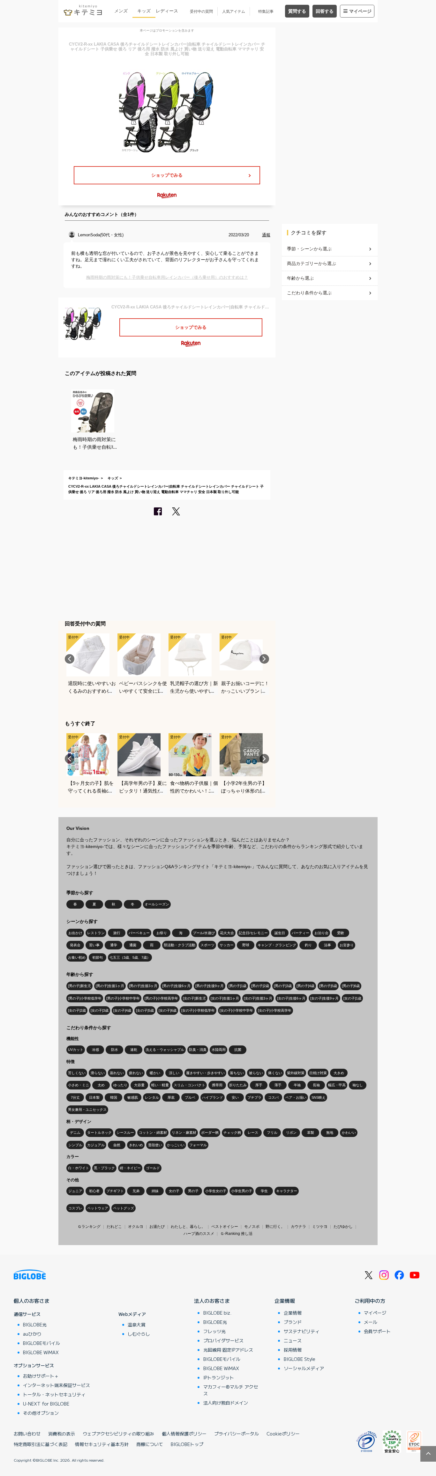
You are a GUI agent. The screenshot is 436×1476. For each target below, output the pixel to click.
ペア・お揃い (295, 1097)
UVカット (75, 1050)
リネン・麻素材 (184, 1132)
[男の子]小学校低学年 (84, 998)
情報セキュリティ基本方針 (102, 1444)
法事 (327, 945)
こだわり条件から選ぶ (309, 292)
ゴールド (153, 1168)
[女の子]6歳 (168, 1010)
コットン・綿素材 (153, 1132)
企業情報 (284, 1300)
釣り (308, 945)
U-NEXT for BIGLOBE (46, 1403)
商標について (149, 1444)
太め (101, 1085)
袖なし (357, 1085)
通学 (113, 945)
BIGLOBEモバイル (41, 1343)
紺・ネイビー (130, 1168)
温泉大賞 (137, 1324)
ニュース (293, 1340)
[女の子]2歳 (77, 1010)
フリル (272, 1132)
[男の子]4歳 (305, 986)
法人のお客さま (212, 1300)
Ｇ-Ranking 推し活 (236, 1233)
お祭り (161, 933)
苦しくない (77, 1073)
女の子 (174, 1191)
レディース (167, 10)
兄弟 (135, 1191)
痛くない (275, 1073)
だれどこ (114, 1226)
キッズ (144, 10)
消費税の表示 (61, 1433)
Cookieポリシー (283, 1433)
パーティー (300, 933)
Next (264, 659)
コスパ (273, 1097)
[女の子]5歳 (145, 1010)
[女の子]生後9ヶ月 (324, 998)
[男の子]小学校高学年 (161, 998)
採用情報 (293, 1350)
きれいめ (136, 1145)
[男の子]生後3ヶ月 (143, 986)
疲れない (136, 1073)
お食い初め (77, 957)
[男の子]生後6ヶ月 (176, 986)
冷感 (95, 1050)
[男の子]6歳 (351, 986)
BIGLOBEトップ (187, 1444)
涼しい (174, 1073)
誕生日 (279, 933)
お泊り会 (321, 933)
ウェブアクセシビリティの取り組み (118, 1433)
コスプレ (75, 1208)
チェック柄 (232, 1132)
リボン (291, 1132)
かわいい (349, 1132)
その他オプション (41, 1413)
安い (235, 1097)
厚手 (258, 1085)
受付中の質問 (201, 11)
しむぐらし (139, 1334)
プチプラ (254, 1097)
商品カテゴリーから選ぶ (311, 263)
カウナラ (298, 1226)
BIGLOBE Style (299, 1359)
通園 (132, 945)
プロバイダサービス (223, 1340)
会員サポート (377, 1331)
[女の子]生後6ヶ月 (291, 998)
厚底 (171, 1097)
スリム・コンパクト (189, 1085)
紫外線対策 (295, 1073)
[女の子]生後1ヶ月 (225, 998)
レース (253, 1132)
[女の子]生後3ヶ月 (258, 998)
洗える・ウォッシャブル (165, 1050)
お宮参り (347, 945)
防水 (114, 1050)
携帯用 (217, 1085)
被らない (256, 1073)
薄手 (278, 1085)
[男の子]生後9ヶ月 (209, 986)
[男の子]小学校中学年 (123, 998)
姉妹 (155, 1191)
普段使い (155, 1145)
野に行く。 (275, 1226)
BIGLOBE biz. (217, 1313)
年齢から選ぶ (300, 278)
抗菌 (237, 1050)
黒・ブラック (104, 1168)
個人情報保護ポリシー (184, 1433)
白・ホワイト (78, 1168)
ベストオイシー (224, 1226)
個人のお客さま (31, 1300)
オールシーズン (157, 904)
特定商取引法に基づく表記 (40, 1444)
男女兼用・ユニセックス (87, 1109)
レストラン (96, 933)
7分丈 (75, 1097)
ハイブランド (212, 1097)
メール (370, 1322)
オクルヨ (135, 1226)
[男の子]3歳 (283, 986)
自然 (116, 1145)
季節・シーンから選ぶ (309, 248)
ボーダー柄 (210, 1132)
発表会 (75, 945)
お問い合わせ (27, 1433)
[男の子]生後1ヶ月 (110, 986)
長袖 (316, 1085)
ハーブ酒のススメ (199, 1233)
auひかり (32, 1334)
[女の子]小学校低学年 (198, 1010)
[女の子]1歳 (352, 998)
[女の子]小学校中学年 (236, 1010)
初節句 (97, 957)
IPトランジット (218, 1377)
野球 (245, 945)
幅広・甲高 (337, 1085)
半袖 (297, 1085)
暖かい (155, 1073)
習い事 (94, 945)
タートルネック (99, 1132)
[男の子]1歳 (237, 986)
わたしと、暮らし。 (188, 1226)
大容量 (139, 1085)
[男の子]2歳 (260, 986)
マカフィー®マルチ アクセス (230, 1390)
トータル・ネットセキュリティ (54, 1394)
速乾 (133, 1050)
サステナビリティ (301, 1331)
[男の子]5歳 (328, 986)
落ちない (237, 1073)
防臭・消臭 (198, 1050)
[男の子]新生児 (79, 986)
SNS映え (319, 1097)
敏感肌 (132, 1097)
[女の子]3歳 (100, 1010)
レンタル (152, 1097)
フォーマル (198, 1145)
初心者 (94, 1191)
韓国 (113, 1097)
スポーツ (207, 945)
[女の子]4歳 (122, 1010)
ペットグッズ (123, 1208)
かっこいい (175, 1145)
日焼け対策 (318, 1073)
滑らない (98, 1073)
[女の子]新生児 (194, 998)
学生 (264, 1191)
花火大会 (227, 933)
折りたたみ (238, 1085)
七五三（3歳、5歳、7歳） (129, 957)
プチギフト (115, 1191)
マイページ (360, 11)
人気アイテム (233, 11)
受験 (340, 933)
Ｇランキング (89, 1226)
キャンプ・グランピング (277, 945)
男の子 (193, 1191)
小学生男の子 (241, 1191)
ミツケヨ (319, 1226)
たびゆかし (343, 1226)
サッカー (227, 945)
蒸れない (117, 1073)
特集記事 (266, 11)
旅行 (116, 933)
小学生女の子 (215, 1191)
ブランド (293, 1322)
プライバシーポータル (236, 1433)
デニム (75, 1132)
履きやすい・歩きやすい (205, 1073)
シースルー (125, 1132)
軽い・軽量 (160, 1085)
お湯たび (157, 1226)
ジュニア (75, 1191)
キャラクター (286, 1191)
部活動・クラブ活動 (179, 945)
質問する (297, 11)
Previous (69, 659)
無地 (329, 1132)
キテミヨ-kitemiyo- (83, 478)
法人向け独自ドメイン (225, 1402)
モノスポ (251, 1226)
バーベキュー (139, 933)
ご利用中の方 (370, 1300)
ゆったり (120, 1085)
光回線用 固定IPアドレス (228, 1350)
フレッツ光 (214, 1331)
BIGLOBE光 (35, 1324)
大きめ (339, 1073)
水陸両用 (219, 1050)
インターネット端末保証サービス (56, 1385)
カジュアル (96, 1145)
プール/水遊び (204, 933)
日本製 (94, 1097)
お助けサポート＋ (41, 1376)
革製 (310, 1132)
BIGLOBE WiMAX (41, 1352)
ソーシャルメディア (304, 1368)
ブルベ (190, 1097)
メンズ (121, 10)
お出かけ (75, 933)
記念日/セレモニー (253, 933)
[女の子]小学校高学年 (274, 1010)
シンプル (75, 1145)
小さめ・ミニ (78, 1085)
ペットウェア (97, 1208)
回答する (325, 11)
